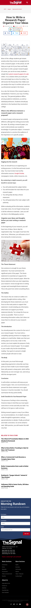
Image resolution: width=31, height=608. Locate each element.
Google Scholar (19, 173)
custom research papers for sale (18, 74)
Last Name (3, 520)
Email (2, 527)
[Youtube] (20, 604)
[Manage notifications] (27, 604)
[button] (4, 2)
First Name (3, 514)
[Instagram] (17, 604)
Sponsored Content (17, 9)
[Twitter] (14, 604)
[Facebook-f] (11, 604)
